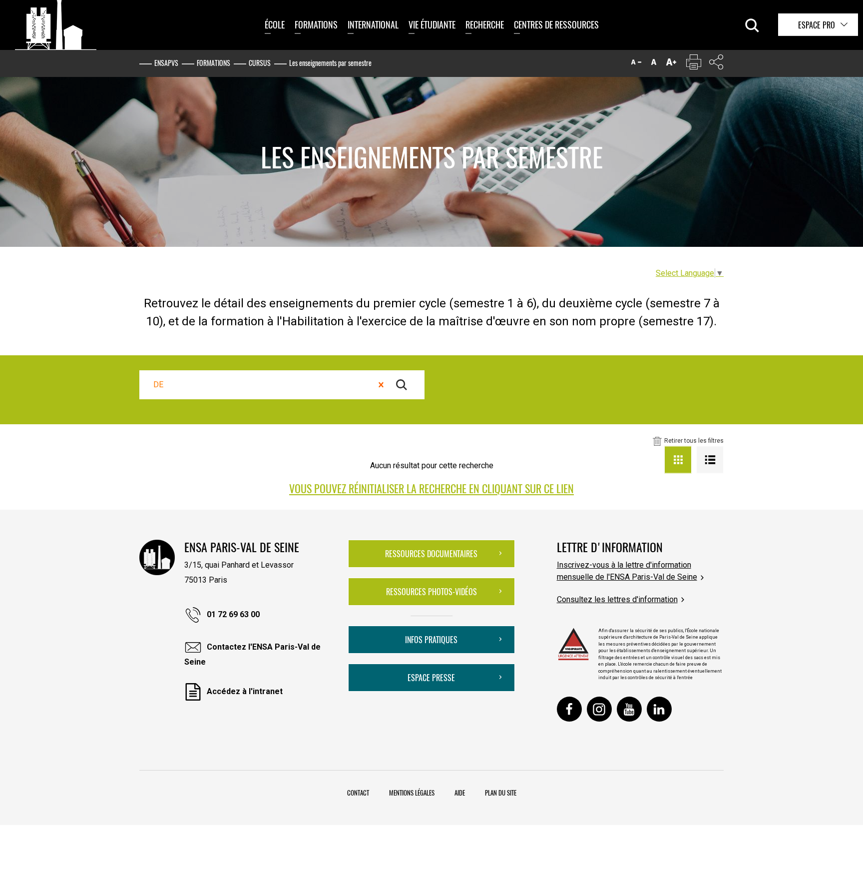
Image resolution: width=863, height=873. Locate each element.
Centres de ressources (556, 24)
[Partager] (716, 64)
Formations (316, 24)
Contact (358, 793)
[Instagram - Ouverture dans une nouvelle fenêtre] (599, 709)
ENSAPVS (166, 62)
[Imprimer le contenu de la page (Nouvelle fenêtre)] (693, 64)
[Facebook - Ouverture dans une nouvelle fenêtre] (569, 709)
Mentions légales (411, 793)
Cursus (260, 62)
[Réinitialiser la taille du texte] (653, 64)
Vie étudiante (432, 24)
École (275, 24)
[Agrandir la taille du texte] (671, 64)
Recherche (484, 24)
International (373, 24)
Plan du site (500, 793)
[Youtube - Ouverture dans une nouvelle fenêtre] (629, 709)
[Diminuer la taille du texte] (636, 64)
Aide (459, 793)
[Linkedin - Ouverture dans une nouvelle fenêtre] (659, 709)
